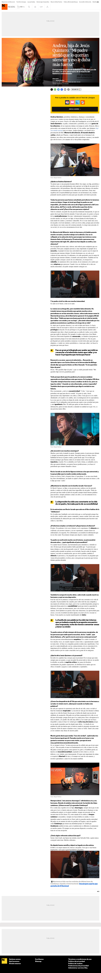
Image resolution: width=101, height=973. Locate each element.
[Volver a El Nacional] (21, 7)
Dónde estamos (15, 963)
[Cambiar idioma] (41, 7)
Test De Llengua (21, 2)
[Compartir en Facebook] (62, 89)
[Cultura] (4, 7)
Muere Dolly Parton (56, 2)
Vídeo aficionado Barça (71, 2)
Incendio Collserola (85, 2)
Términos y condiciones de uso (80, 959)
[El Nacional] (4, 961)
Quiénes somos (15, 959)
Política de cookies (75, 963)
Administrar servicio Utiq (77, 968)
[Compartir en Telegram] (58, 89)
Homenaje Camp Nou (42, 2)
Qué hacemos (14, 961)
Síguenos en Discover (8, 2)
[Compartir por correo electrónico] (65, 89)
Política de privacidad (76, 961)
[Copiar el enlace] (68, 89)
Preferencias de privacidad (78, 966)
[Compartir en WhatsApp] (55, 89)
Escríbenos (39, 959)
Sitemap (38, 961)
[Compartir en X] (51, 89)
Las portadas (31, 2)
